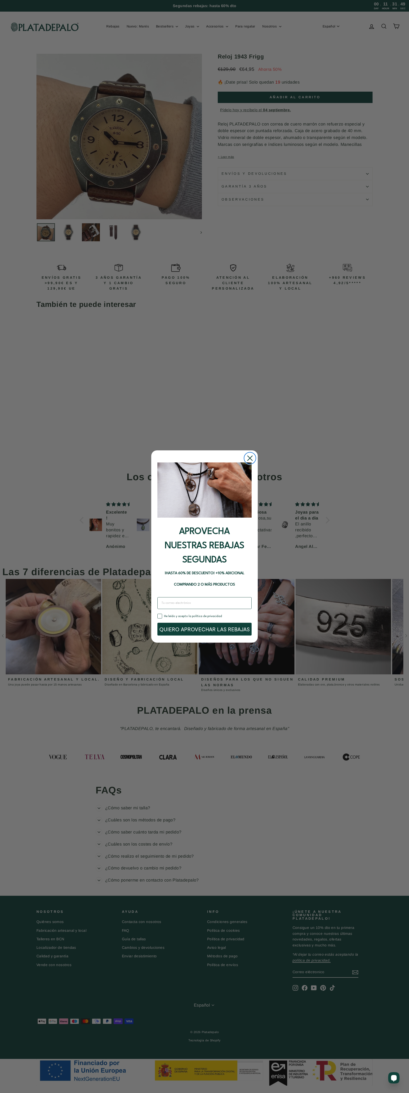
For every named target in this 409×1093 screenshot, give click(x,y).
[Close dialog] (250, 458)
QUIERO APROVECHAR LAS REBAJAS (204, 629)
